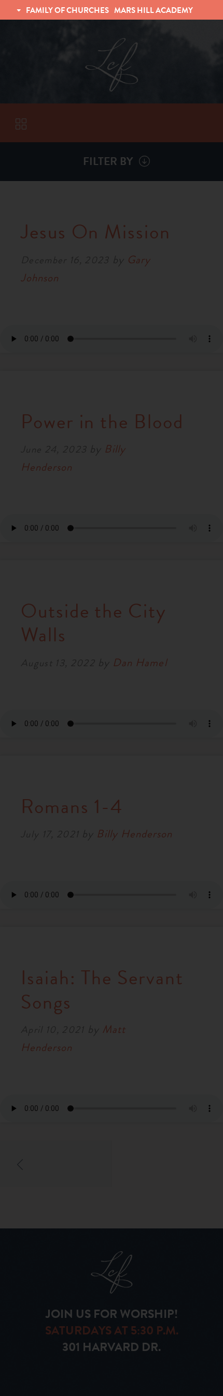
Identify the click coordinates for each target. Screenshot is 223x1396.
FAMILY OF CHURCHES (67, 10)
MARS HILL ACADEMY (153, 10)
